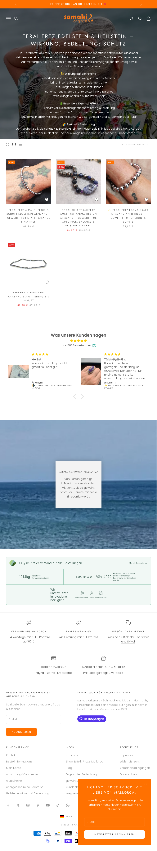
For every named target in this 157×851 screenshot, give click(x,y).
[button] (75, 396)
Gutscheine (14, 781)
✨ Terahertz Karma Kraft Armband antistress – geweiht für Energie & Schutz (128, 216)
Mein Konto (13, 768)
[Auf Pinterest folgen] (38, 805)
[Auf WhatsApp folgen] (68, 805)
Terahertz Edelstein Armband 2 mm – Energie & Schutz (28, 296)
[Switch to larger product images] (7, 144)
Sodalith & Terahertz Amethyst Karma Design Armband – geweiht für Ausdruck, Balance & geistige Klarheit (78, 218)
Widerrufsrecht (130, 761)
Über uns (72, 755)
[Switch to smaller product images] (14, 144)
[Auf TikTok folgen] (58, 805)
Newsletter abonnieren (114, 834)
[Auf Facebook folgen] (8, 805)
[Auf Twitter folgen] (18, 805)
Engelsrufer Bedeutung (81, 774)
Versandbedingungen (135, 768)
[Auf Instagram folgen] (28, 805)
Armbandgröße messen (22, 774)
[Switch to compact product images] (20, 144)
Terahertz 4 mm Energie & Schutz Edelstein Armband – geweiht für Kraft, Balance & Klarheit (29, 216)
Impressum (128, 755)
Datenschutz (128, 774)
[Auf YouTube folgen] (48, 805)
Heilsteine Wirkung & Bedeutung (27, 793)
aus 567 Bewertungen (76, 345)
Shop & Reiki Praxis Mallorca (84, 761)
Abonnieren (21, 732)
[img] (78, 341)
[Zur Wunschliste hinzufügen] (46, 199)
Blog (69, 768)
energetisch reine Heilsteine (24, 787)
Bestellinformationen (20, 761)
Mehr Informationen (138, 563)
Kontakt (11, 755)
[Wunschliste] (16, 18)
